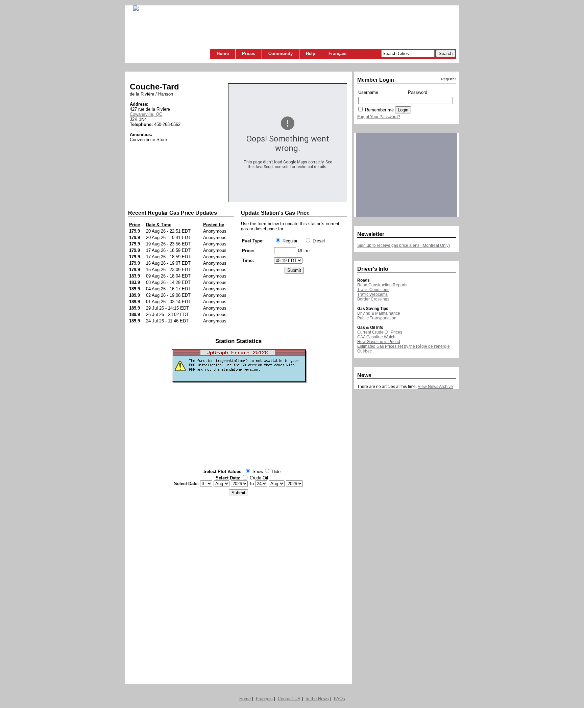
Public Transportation (376, 318)
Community (280, 53)
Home (223, 53)
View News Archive (435, 386)
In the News (317, 698)
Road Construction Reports (382, 285)
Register (448, 79)
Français (337, 53)
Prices (248, 53)
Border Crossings (373, 299)
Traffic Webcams (372, 294)
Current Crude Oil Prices (379, 332)
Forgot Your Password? (378, 116)
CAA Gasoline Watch (376, 337)
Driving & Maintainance (378, 313)
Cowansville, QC (146, 114)
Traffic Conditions (373, 289)
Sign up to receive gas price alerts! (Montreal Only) (403, 245)
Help (310, 53)
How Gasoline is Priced (378, 341)
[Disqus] (238, 588)
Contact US (289, 698)
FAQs (339, 698)
